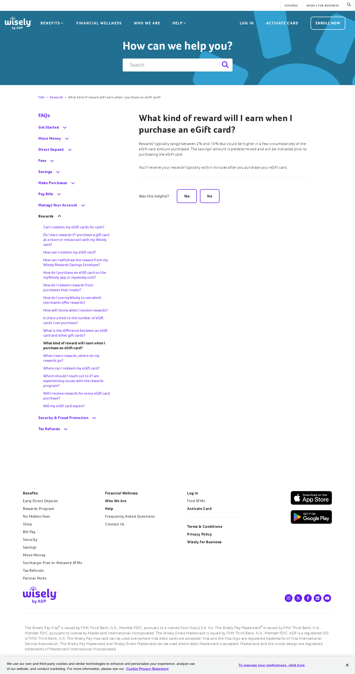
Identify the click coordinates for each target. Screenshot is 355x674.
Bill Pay (29, 531)
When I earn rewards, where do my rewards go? (71, 358)
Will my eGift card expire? (64, 405)
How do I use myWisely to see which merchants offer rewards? (72, 300)
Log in (247, 23)
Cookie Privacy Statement (147, 669)
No (209, 196)
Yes (187, 196)
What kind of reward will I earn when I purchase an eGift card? (215, 124)
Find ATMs (196, 500)
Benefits (50, 23)
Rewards (56, 97)
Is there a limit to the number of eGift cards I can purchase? (73, 320)
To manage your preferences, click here (272, 665)
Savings (30, 547)
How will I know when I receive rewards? (75, 310)
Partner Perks (35, 578)
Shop (27, 524)
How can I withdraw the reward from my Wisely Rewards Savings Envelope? (75, 262)
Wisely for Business (322, 5)
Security (30, 539)
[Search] (225, 65)
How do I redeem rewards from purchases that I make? (68, 287)
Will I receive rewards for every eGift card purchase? (76, 396)
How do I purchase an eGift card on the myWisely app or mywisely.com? (74, 275)
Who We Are (147, 23)
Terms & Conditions (204, 526)
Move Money (34, 555)
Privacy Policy (199, 534)
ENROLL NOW (328, 23)
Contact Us (115, 524)
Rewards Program (38, 508)
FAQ (41, 97)
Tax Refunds (33, 570)
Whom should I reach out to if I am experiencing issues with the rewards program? (73, 380)
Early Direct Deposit (40, 500)
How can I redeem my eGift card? (69, 252)
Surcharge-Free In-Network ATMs (52, 562)
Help (177, 23)
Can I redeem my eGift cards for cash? (73, 227)
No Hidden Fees (36, 516)
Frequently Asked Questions (130, 516)
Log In (192, 493)
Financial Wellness (99, 23)
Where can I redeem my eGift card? (71, 368)
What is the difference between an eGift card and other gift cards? (75, 333)
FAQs (44, 115)
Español (291, 5)
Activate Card (282, 23)
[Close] (347, 665)
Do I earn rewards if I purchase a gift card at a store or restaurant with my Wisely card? (76, 239)
